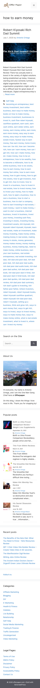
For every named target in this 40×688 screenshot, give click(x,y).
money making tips (20, 247)
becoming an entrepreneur (17, 104)
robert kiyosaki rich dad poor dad (17, 299)
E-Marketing (8, 603)
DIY (4, 599)
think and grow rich (20, 305)
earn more (31, 130)
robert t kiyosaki (10, 302)
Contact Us (8, 674)
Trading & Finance (11, 628)
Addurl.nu (7, 575)
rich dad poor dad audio (22, 263)
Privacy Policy (9, 667)
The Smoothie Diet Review (24, 464)
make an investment (22, 231)
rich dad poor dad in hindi (20, 273)
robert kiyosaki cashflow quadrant (17, 295)
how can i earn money (16, 149)
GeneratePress (20, 685)
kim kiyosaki (25, 224)
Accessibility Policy (11, 671)
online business (21, 250)
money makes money (12, 243)
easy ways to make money (21, 137)
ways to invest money (26, 312)
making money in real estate (15, 237)
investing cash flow (22, 218)
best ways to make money (23, 111)
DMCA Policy (8, 660)
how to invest (18, 182)
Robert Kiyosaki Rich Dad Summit (17, 31)
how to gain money (18, 175)
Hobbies (6, 610)
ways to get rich (25, 308)
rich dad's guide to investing (15, 286)
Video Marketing (10, 639)
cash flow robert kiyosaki (22, 120)
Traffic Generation (11, 632)
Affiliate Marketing (11, 592)
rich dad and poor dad (17, 260)
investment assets (11, 224)
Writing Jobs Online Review (14, 557)
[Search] (34, 343)
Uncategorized (9, 635)
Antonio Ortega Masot (22, 512)
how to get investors (22, 179)
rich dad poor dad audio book (16, 266)
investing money (27, 221)
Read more (10, 94)
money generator (25, 240)
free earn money (17, 143)
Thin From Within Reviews (24, 446)
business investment (12, 117)
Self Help (10, 101)
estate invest (8, 140)
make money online (26, 234)
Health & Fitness (10, 606)
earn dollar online (21, 127)
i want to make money (24, 208)
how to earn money (11, 169)
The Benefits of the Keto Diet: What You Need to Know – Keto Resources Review (19, 541)
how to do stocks (25, 166)
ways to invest (9, 312)
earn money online (18, 130)
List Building (8, 614)
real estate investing (24, 256)
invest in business (19, 214)
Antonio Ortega (20, 433)
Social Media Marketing (13, 624)
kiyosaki (27, 227)
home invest (30, 143)
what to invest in (21, 321)
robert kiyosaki (9, 292)
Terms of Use (9, 656)
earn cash (24, 124)
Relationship (8, 617)
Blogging (7, 596)
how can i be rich (10, 146)
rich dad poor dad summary (21, 282)
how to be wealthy (23, 159)
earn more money (10, 133)
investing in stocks (11, 221)
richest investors (26, 289)
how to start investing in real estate (18, 205)
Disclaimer (7, 664)
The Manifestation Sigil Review (16, 553)
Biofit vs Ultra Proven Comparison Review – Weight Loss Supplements (24, 424)
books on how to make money (16, 114)
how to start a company (22, 201)
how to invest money (22, 188)
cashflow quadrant (11, 124)
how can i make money (20, 153)
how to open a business (18, 195)
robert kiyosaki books (26, 292)
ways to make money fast (14, 315)
